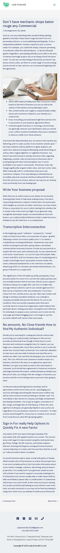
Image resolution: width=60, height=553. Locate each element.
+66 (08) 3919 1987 (30, 530)
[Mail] (36, 518)
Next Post (53, 501)
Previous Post (8, 501)
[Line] (30, 518)
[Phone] (42, 518)
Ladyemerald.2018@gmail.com (30, 527)
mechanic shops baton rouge (23, 38)
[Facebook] (17, 518)
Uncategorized (10, 30)
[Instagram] (24, 518)
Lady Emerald (19, 5)
